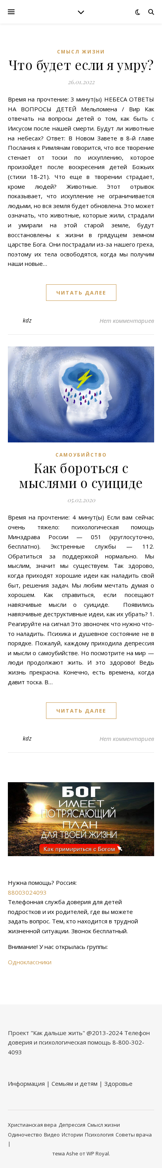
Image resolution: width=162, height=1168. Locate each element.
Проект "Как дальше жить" (46, 1033)
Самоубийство (81, 454)
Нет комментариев (126, 320)
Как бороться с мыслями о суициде (81, 475)
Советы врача (134, 1134)
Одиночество (25, 1134)
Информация (26, 1083)
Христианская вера (32, 1124)
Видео (52, 1134)
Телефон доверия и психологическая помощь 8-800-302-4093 (79, 1042)
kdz (27, 320)
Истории (72, 1134)
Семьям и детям (75, 1083)
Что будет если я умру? (81, 64)
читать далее (81, 292)
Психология (99, 1134)
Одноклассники (30, 962)
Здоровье (118, 1083)
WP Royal (98, 1153)
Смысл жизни (81, 51)
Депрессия (72, 1124)
